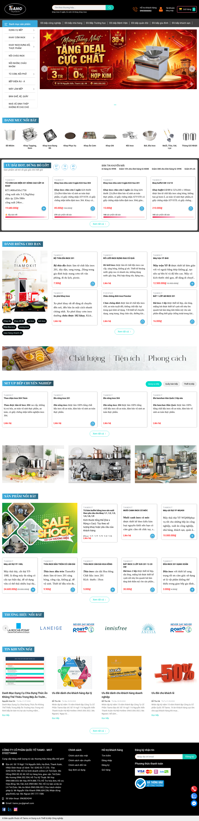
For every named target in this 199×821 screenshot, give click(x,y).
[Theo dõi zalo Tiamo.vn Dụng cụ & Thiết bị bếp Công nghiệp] (10, 809)
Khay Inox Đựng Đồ (50, 146)
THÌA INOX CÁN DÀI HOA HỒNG (97, 564)
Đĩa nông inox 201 (62, 398)
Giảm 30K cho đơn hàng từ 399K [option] (142, 169)
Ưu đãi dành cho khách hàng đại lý (72, 693)
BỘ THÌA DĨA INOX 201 (64, 258)
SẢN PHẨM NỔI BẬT (20, 496)
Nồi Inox (130, 145)
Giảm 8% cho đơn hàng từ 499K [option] (174, 169)
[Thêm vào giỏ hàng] (44, 208)
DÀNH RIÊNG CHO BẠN (22, 244)
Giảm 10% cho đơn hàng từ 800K (109, 169)
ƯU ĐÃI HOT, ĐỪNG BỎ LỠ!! (27, 165)
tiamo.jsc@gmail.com (23, 803)
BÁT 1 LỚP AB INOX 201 (164, 296)
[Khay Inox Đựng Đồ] (50, 135)
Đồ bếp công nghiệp (50, 23)
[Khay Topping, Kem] (30, 135)
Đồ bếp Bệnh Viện (118, 23)
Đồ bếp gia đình (160, 23)
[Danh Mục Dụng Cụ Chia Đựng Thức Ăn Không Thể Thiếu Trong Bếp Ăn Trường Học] (25, 673)
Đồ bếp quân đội (139, 23)
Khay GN (110, 145)
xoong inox (24, 327)
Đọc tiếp (5, 715)
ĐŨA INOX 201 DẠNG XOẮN (175, 564)
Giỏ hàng (106, 770)
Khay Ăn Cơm (90, 145)
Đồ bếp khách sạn (181, 23)
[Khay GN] (110, 135)
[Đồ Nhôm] (10, 135)
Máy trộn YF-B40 (161, 258)
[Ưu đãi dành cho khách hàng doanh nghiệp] (124, 673)
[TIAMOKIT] (25, 282)
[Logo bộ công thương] (149, 783)
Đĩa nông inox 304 (111, 398)
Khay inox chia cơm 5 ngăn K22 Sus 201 (121, 183)
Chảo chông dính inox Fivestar (117, 296)
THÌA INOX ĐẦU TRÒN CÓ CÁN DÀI (59, 564)
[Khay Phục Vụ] (70, 135)
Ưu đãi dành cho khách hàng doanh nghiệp (122, 694)
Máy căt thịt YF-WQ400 (173, 510)
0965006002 (146, 11)
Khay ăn (7, 321)
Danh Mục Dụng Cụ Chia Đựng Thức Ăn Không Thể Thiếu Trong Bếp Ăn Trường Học (24, 695)
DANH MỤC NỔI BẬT (20, 120)
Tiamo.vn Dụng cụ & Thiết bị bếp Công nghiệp (42, 818)
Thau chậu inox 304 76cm (15, 398)
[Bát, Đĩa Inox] (149, 135)
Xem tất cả (98, 224)
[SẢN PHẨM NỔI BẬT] (39, 528)
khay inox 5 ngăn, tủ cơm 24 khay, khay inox (69, 12)
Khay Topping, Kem (30, 146)
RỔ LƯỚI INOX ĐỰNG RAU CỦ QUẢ (118, 258)
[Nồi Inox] (130, 135)
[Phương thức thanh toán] (153, 771)
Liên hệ (107, 283)
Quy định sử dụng (76, 770)
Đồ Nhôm (10, 145)
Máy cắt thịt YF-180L (13, 564)
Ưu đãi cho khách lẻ (163, 693)
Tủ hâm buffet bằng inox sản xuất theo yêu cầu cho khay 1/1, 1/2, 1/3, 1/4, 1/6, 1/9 (99, 513)
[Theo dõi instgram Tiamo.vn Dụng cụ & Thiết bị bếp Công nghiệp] (15, 809)
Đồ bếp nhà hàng (73, 23)
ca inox (31, 321)
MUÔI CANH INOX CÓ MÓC (135, 510)
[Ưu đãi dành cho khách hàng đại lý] (74, 673)
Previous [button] (44, 69)
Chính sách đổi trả (77, 765)
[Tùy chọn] (93, 208)
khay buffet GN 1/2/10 (162, 183)
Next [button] (192, 69)
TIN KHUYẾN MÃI (18, 649)
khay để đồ (19, 321)
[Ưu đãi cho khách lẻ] (174, 673)
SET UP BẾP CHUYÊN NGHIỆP (27, 383)
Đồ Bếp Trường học (96, 23)
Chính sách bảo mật (78, 755)
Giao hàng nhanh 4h (12, 333)
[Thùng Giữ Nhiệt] (189, 135)
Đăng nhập (170, 11)
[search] (110, 7)
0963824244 (26, 798)
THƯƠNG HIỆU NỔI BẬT (23, 615)
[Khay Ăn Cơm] (90, 135)
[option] (118, 59)
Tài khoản (170, 8)
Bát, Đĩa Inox (149, 145)
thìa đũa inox (9, 327)
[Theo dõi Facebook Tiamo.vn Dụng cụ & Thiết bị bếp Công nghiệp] (4, 809)
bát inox (41, 321)
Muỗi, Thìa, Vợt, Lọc (170, 146)
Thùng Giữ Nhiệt (189, 145)
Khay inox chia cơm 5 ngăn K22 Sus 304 (72, 183)
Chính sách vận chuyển (79, 760)
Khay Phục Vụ (70, 145)
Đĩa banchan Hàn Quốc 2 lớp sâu (168, 398)
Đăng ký (105, 765)
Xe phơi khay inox (62, 296)
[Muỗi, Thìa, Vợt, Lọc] (169, 135)
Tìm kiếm (106, 755)
